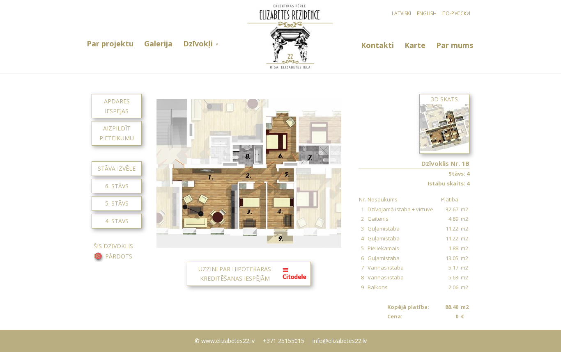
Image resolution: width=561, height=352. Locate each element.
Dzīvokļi (198, 43)
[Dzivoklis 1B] (248, 245)
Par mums (454, 45)
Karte (415, 45)
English (427, 13)
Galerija (158, 43)
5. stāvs (117, 203)
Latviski (401, 13)
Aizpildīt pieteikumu (116, 133)
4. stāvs (117, 221)
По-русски (456, 13)
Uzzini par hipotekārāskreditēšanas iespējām (234, 274)
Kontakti (377, 45)
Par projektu (110, 43)
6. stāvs (117, 186)
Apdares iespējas (117, 106)
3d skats (444, 99)
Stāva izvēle (117, 168)
